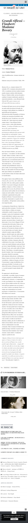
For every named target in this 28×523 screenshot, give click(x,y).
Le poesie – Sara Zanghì (8, 494)
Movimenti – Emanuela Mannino (10, 501)
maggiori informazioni (18, 517)
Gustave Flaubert (14, 367)
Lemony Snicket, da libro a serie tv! (14, 452)
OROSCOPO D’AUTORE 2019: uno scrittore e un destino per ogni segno (12, 433)
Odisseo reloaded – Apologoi (9, 469)
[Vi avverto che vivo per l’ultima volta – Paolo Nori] (14, 403)
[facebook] (16, 5)
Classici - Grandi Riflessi (13, 13)
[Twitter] (19, 5)
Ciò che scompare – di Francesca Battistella (12, 438)
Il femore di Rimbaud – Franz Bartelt (11, 497)
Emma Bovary (6, 367)
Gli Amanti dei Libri (14, 7)
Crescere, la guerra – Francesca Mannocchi (11, 466)
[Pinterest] (24, 5)
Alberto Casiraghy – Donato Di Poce (11, 486)
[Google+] (21, 5)
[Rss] (26, 5)
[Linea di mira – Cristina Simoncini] (13, 382)
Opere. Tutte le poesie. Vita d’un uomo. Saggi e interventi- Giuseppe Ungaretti (13, 444)
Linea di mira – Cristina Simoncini (10, 392)
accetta (14, 519)
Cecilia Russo (14, 37)
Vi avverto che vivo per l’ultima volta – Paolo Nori (12, 412)
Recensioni (13, 15)
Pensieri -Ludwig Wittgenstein (9, 490)
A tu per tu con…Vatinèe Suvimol (13, 448)
